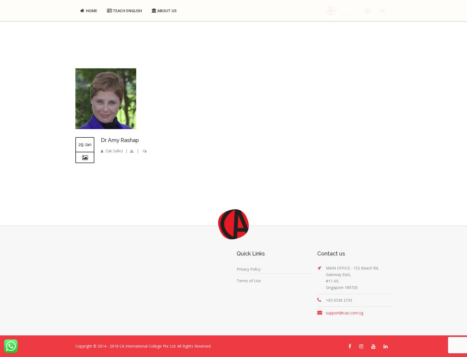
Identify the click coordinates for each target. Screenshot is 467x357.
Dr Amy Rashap (120, 140)
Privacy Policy (249, 269)
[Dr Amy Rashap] (105, 127)
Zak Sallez (114, 150)
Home (91, 10)
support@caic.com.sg (344, 312)
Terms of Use (249, 280)
